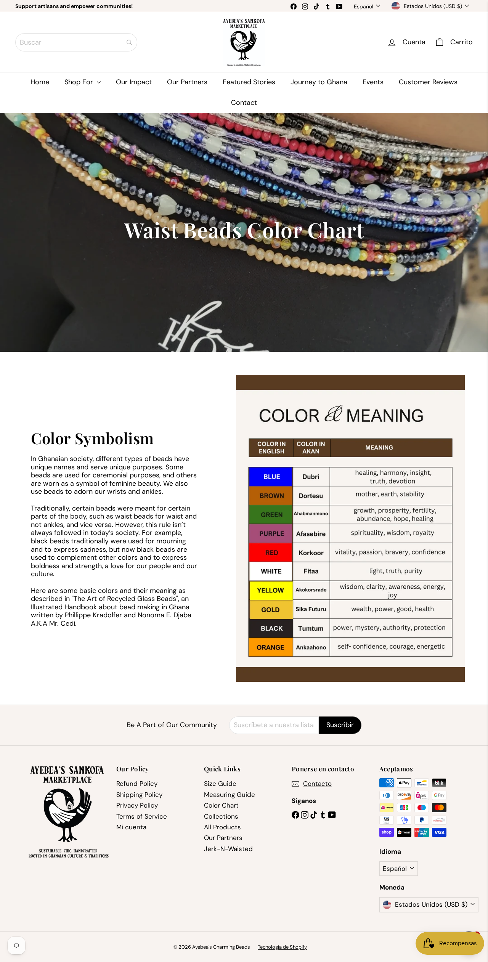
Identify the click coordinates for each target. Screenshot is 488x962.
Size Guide (220, 783)
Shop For (79, 82)
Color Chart (221, 805)
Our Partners (187, 82)
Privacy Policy (137, 805)
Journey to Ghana (319, 82)
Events (373, 82)
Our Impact (134, 82)
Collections (221, 816)
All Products (222, 827)
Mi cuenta (131, 827)
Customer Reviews (428, 82)
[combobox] (76, 42)
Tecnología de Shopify (282, 947)
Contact (244, 102)
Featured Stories (249, 82)
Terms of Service (141, 816)
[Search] (129, 42)
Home (39, 82)
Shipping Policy (139, 794)
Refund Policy (136, 783)
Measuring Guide (229, 794)
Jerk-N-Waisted (228, 849)
